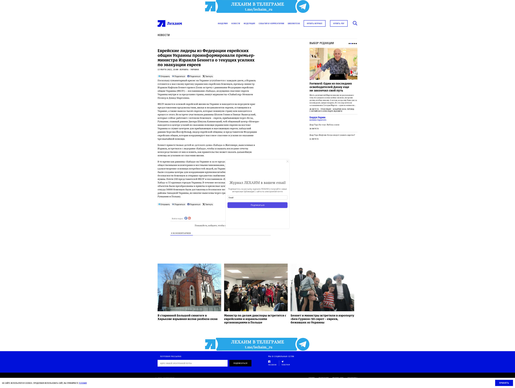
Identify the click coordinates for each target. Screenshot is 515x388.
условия (83, 383)
